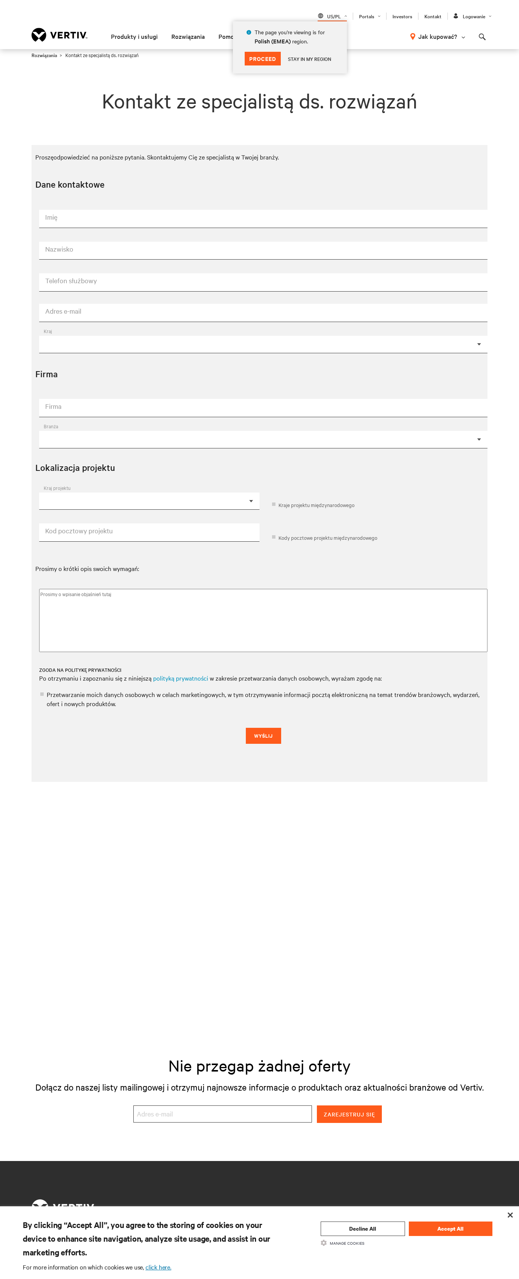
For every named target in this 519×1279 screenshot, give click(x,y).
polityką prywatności (180, 678)
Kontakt (432, 16)
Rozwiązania (188, 36)
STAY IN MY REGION (309, 58)
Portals (366, 16)
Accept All (450, 1228)
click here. (158, 1267)
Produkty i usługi (134, 36)
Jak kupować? (437, 36)
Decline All (362, 1228)
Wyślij (263, 735)
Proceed (262, 58)
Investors (402, 16)
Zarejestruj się (349, 1114)
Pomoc (227, 36)
